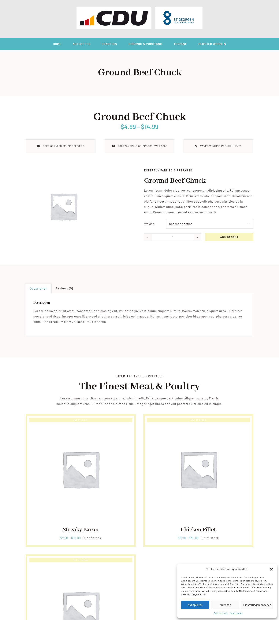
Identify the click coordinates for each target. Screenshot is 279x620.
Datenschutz (221, 613)
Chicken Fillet (198, 529)
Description (38, 288)
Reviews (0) (64, 288)
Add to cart (229, 237)
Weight (149, 224)
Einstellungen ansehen (257, 605)
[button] (271, 569)
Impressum (236, 613)
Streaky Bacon (81, 529)
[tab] (39, 288)
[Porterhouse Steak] (80, 560)
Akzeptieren (195, 605)
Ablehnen (225, 605)
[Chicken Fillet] (198, 420)
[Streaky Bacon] (80, 420)
